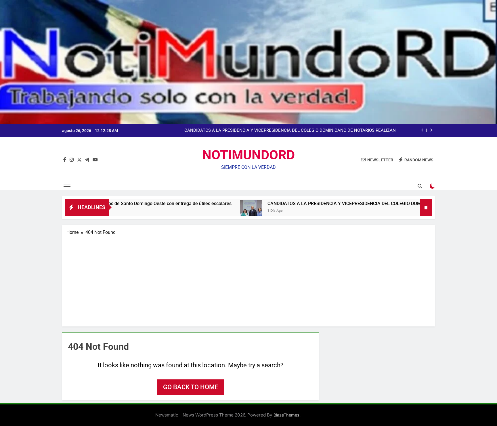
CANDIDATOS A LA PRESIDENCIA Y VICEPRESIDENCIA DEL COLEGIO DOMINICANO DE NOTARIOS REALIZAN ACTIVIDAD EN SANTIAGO (290, 130)
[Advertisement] (248, 279)
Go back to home (190, 387)
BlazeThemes (286, 414)
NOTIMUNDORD (248, 155)
